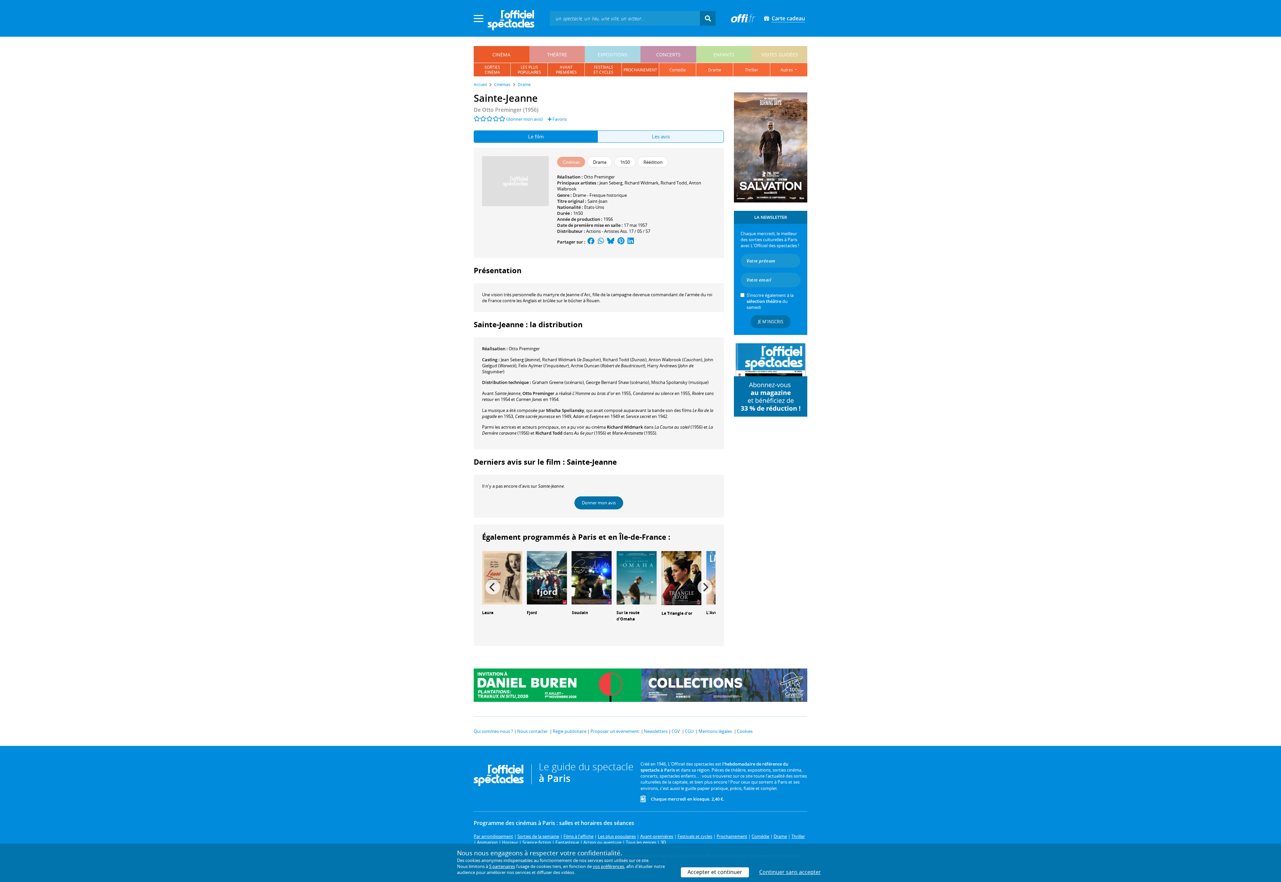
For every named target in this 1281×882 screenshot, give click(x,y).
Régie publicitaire (569, 731)
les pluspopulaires (529, 69)
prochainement (640, 70)
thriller (751, 70)
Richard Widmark (641, 183)
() (520, 360)
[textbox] (625, 18)
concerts (668, 54)
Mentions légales (715, 731)
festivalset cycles (603, 69)
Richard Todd (674, 183)
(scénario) (558, 382)
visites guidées (779, 54)
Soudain (580, 612)
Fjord (532, 612)
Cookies (745, 731)
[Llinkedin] (630, 242)
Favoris (559, 119)
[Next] (705, 587)
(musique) (680, 382)
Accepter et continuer (715, 872)
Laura (487, 612)
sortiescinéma (492, 69)
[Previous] (492, 587)
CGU (689, 731)
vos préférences (608, 866)
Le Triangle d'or (677, 613)
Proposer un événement (614, 731)
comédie (677, 70)
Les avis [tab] (661, 136)
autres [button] (787, 70)
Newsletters (656, 731)
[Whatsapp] (601, 242)
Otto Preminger (599, 177)
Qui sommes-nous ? (493, 731)
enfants (724, 54)
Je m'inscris (770, 322)
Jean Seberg (610, 183)
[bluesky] (610, 242)
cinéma (501, 54)
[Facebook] (591, 242)
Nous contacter (532, 731)
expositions (612, 54)
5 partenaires (502, 866)
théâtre (557, 54)
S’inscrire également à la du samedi (770, 301)
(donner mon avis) (524, 119)
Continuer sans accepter (790, 872)
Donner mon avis (599, 503)
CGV (676, 731)
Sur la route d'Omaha (627, 616)
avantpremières (566, 69)
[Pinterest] (620, 242)
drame (714, 70)
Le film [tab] (536, 136)
